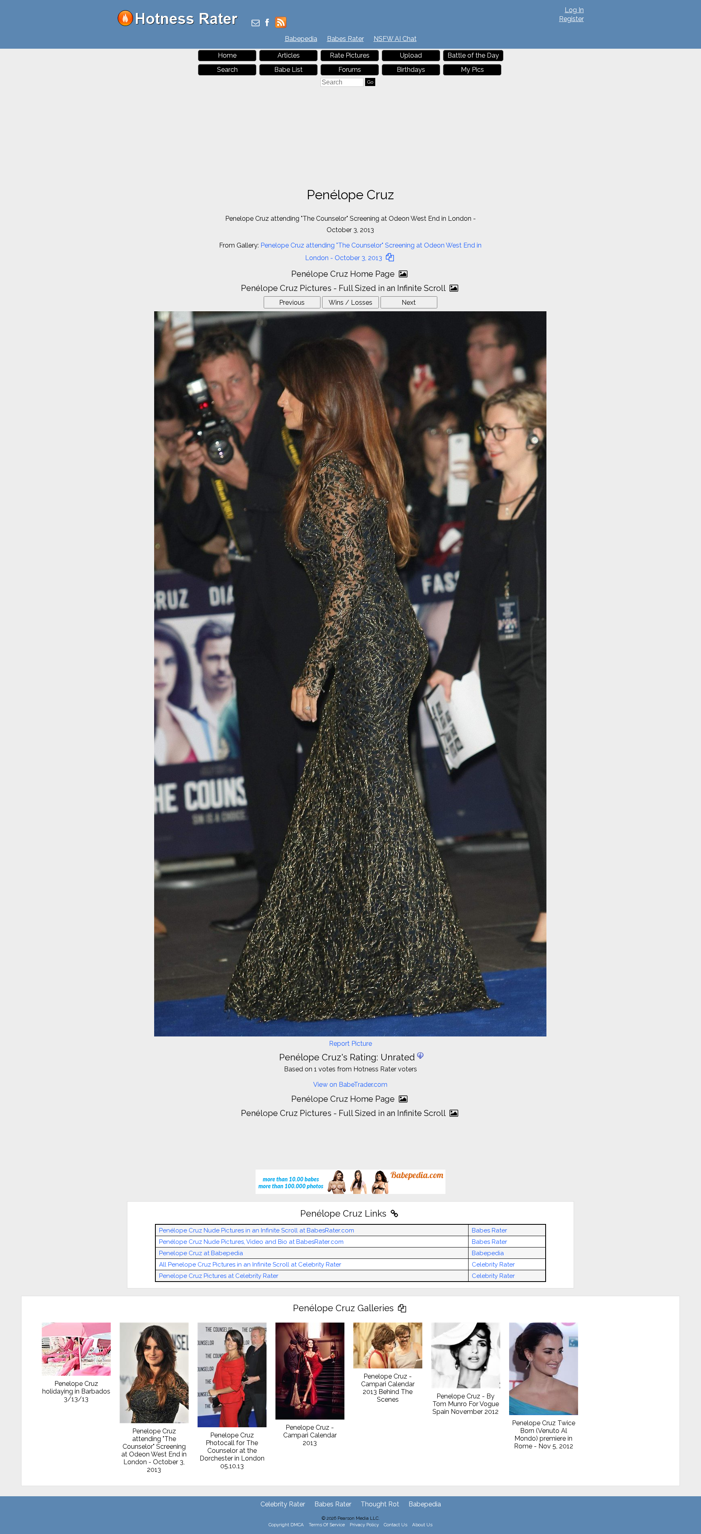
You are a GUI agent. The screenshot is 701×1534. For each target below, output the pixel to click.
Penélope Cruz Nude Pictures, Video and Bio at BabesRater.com (251, 1241)
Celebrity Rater (493, 1264)
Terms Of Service (327, 1525)
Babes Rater (345, 39)
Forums (349, 69)
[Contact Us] (255, 23)
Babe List (288, 69)
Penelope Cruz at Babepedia (201, 1253)
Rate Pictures (350, 55)
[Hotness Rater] (180, 24)
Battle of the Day (473, 55)
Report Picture (350, 1043)
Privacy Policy (364, 1525)
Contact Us (395, 1525)
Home (227, 55)
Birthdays (411, 69)
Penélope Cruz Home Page (344, 274)
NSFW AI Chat (395, 39)
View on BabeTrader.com (350, 1084)
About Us (422, 1525)
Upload (411, 55)
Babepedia (301, 39)
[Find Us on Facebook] (267, 23)
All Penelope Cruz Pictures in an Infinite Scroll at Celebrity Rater (250, 1264)
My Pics (472, 69)
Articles (288, 55)
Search (227, 69)
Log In (574, 10)
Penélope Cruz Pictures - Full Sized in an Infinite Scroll (344, 288)
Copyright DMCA (286, 1525)
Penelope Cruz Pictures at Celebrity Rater (218, 1276)
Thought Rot (380, 1504)
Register (571, 19)
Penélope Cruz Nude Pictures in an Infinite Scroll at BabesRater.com (256, 1230)
